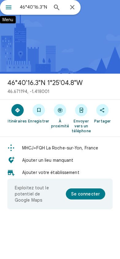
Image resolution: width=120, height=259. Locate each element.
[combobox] (34, 7)
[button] (60, 148)
